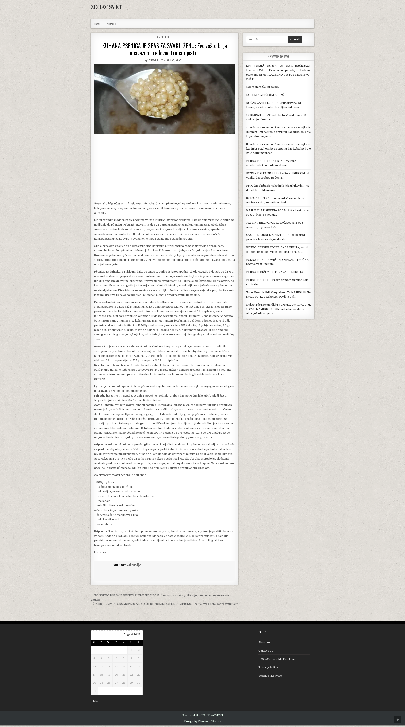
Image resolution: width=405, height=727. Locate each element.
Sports (165, 37)
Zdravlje (153, 60)
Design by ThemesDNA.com (202, 721)
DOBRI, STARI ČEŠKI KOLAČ (265, 94)
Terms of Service (270, 675)
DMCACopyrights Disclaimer (278, 659)
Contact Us (265, 650)
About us (264, 642)
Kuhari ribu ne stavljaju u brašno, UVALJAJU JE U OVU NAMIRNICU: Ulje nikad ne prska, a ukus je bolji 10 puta (278, 309)
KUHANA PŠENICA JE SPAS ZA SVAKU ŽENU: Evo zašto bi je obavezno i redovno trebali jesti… (164, 49)
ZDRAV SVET (106, 6)
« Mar (95, 701)
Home (97, 23)
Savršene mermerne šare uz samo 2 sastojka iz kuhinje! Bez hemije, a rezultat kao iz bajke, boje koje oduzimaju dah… (278, 132)
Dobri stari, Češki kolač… (262, 86)
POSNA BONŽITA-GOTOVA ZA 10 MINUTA (274, 272)
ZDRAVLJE (111, 23)
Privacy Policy (268, 667)
